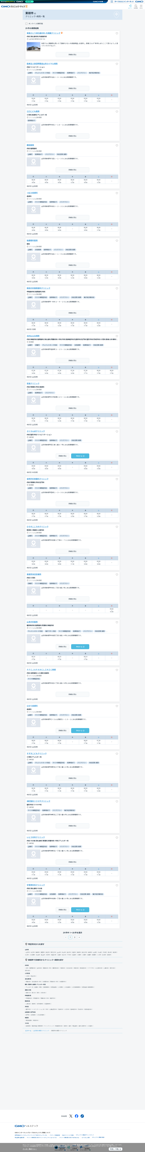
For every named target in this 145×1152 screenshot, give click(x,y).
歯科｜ (70, 1026)
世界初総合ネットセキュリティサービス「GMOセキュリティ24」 (31, 1135)
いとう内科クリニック (36, 837)
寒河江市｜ (54, 952)
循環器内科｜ (33, 968)
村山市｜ (64, 952)
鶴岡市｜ (38, 952)
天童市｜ (74, 952)
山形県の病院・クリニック (41, 1030)
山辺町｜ (95, 952)
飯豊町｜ (94, 955)
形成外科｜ (81, 1009)
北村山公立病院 (33, 336)
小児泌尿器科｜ (41, 1015)
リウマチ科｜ (91, 968)
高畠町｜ (74, 955)
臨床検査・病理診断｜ (38, 1026)
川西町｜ (79, 955)
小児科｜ (28, 976)
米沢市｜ (33, 952)
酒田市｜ (43, 952)
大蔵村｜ (59, 955)
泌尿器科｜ (34, 1015)
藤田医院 (30, 145)
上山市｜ (59, 952)
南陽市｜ (90, 952)
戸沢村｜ (69, 955)
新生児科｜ (34, 976)
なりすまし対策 (86, 1137)
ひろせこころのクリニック (37, 527)
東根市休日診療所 (34, 574)
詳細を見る (72, 55)
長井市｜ (69, 952)
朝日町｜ (115, 952)
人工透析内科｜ (99, 968)
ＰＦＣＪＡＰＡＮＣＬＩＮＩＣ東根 (41, 670)
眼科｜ (41, 987)
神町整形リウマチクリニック (38, 801)
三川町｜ (99, 955)
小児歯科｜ (90, 1026)
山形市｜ (28, 952)
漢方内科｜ (113, 968)
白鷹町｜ (89, 955)
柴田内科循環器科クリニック (38, 288)
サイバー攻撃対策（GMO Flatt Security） (69, 1137)
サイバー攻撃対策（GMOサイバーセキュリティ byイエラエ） (42, 1137)
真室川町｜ (54, 955)
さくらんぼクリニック (36, 431)
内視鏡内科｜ (46, 981)
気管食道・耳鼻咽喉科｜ (88, 987)
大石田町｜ (33, 955)
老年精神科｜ (40, 1004)
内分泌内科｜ (70, 968)
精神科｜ (34, 1004)
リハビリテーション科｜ (39, 1009)
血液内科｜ (40, 968)
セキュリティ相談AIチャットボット (85, 1135)
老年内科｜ (28, 970)
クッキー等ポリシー (30, 1149)
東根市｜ (79, 952)
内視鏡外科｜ (63, 981)
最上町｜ (43, 955)
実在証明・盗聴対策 (19, 1137)
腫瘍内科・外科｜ (48, 968)
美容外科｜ (36, 1020)
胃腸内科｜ (29, 981)
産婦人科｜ (29, 993)
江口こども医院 (33, 111)
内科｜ (27, 968)
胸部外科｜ (53, 998)
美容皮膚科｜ (29, 1020)
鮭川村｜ (64, 955)
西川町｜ (110, 952)
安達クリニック (33, 383)
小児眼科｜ (61, 987)
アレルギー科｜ (30, 987)
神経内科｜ (77, 968)
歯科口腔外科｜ (83, 1026)
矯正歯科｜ (75, 1026)
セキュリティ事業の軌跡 (98, 1137)
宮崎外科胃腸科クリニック (37, 479)
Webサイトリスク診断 (68, 1135)
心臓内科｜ (107, 968)
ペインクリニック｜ (49, 1026)
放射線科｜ (29, 1026)
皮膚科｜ (36, 987)
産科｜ (39, 993)
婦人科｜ (34, 993)
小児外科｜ (67, 1009)
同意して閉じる (115, 1149)
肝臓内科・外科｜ (54, 981)
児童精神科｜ (48, 1004)
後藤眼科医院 (32, 240)
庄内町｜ (104, 955)
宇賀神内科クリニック (36, 885)
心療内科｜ (29, 1004)
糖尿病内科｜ (56, 968)
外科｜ (47, 1009)
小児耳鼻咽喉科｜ (77, 987)
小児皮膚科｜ (68, 987)
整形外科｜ (29, 1009)
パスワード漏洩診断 (55, 1135)
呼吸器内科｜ (29, 998)
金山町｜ (38, 955)
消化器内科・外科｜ (37, 981)
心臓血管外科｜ (53, 1009)
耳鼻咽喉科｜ (47, 987)
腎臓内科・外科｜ (45, 998)
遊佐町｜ (109, 955)
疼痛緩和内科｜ (59, 1026)
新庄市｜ (48, 952)
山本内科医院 (32, 622)
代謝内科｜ (63, 968)
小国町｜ (84, 955)
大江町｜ (27, 955)
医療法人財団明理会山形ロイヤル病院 (42, 64)
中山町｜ (100, 952)
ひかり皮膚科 (32, 706)
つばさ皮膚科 (32, 193)
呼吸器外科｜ (37, 998)
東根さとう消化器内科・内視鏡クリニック (43, 33)
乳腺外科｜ (61, 1009)
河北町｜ (105, 952)
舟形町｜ (48, 955)
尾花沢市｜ (85, 952)
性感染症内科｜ (88, 1009)
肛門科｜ (28, 1015)
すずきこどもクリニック (37, 753)
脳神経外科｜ (74, 1009)
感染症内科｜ (83, 968)
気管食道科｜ (54, 987)
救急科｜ (66, 1026)
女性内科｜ (44, 993)
